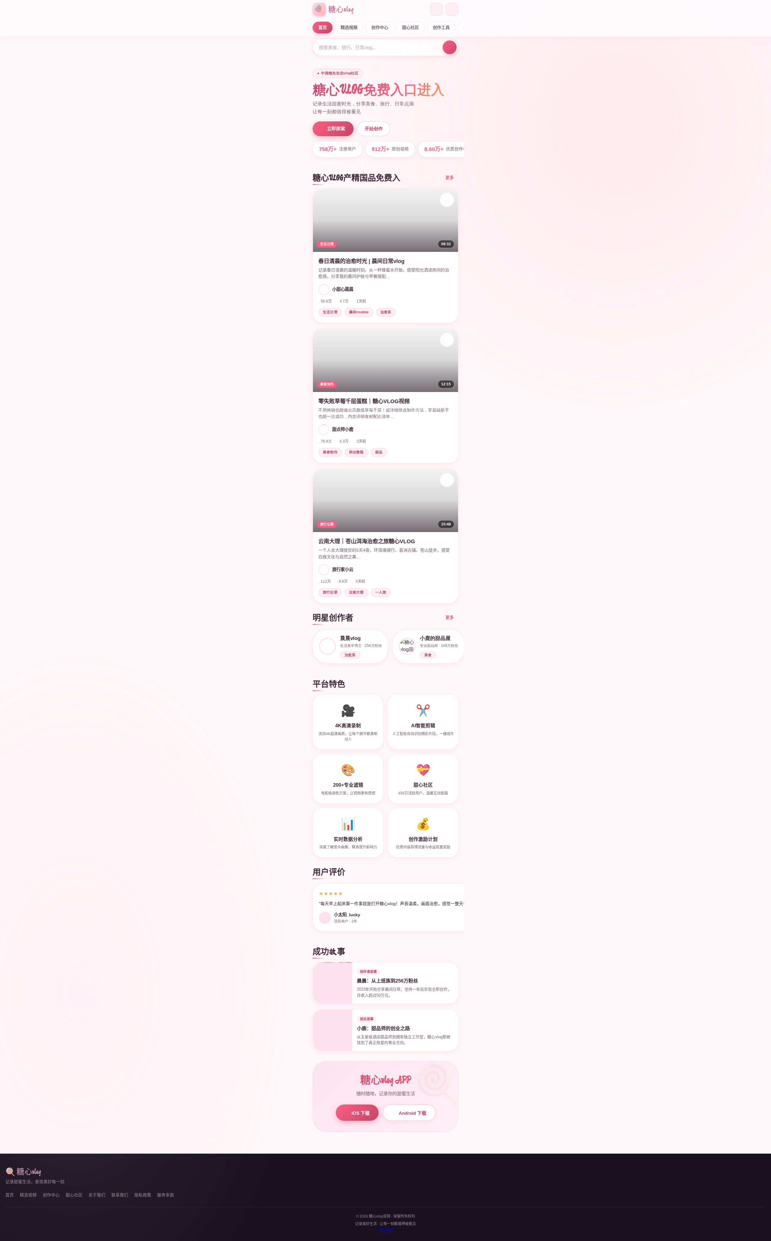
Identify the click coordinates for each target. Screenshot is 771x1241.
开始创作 (374, 128)
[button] (385, 255)
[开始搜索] (450, 47)
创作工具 (441, 27)
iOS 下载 (360, 1113)
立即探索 (336, 128)
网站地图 (385, 1230)
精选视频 (349, 27)
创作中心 (379, 27)
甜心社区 (410, 27)
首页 (322, 27)
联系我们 (119, 1195)
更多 (449, 177)
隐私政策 (142, 1195)
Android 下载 (412, 1113)
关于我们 (97, 1195)
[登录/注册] (452, 9)
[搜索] (436, 9)
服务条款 (165, 1195)
